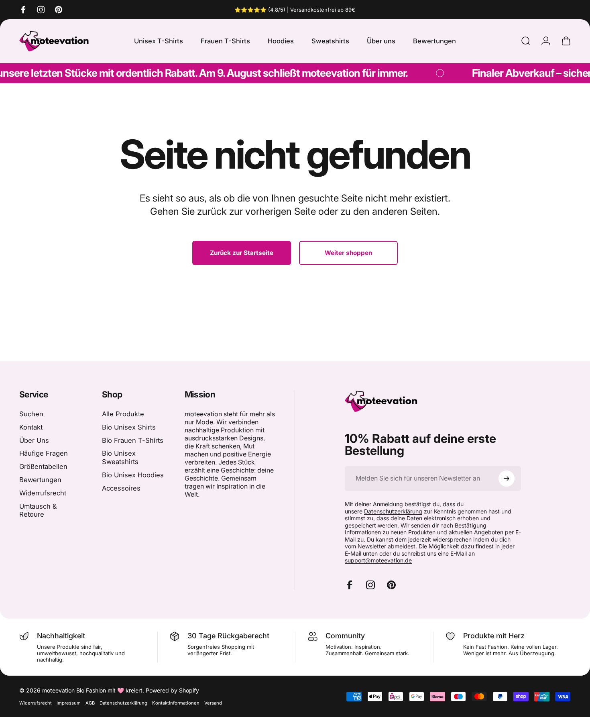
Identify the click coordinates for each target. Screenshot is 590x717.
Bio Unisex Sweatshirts (120, 457)
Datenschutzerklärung (393, 511)
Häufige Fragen (43, 453)
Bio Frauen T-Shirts (132, 440)
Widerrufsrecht (42, 493)
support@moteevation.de (378, 560)
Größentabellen (43, 466)
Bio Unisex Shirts (129, 427)
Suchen (31, 414)
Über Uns (34, 440)
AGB (90, 703)
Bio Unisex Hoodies (133, 475)
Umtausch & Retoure (38, 510)
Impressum (69, 703)
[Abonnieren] (506, 479)
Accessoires (121, 488)
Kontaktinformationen (175, 703)
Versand (213, 703)
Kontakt (31, 427)
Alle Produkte (123, 414)
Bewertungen (40, 480)
